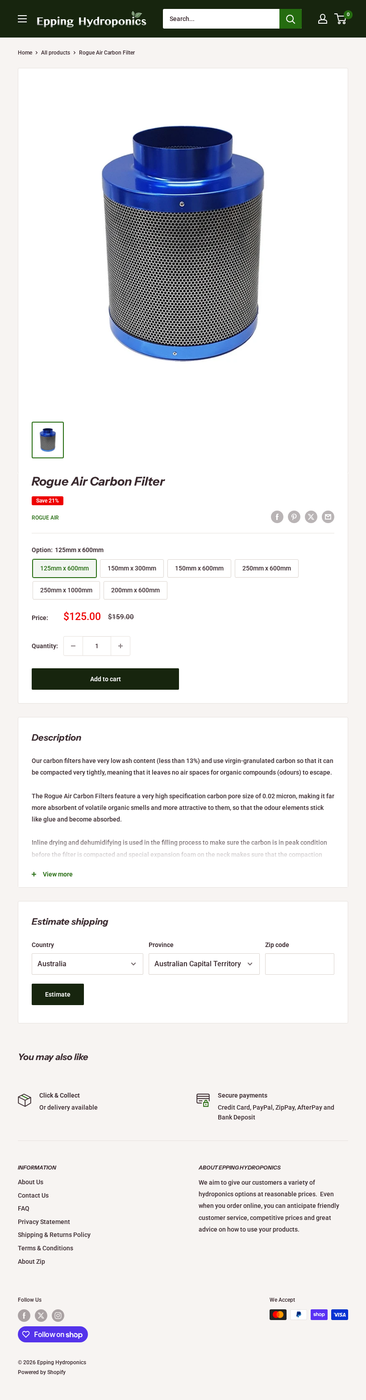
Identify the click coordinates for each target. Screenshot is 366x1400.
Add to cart (105, 679)
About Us (30, 1182)
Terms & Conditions (45, 1248)
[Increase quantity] (120, 646)
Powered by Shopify (42, 1372)
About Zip (31, 1261)
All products (55, 53)
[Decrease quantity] (73, 646)
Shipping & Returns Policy (54, 1234)
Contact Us (33, 1195)
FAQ (23, 1208)
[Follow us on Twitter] (41, 1315)
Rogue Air (45, 518)
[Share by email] (328, 516)
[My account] (322, 19)
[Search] (290, 19)
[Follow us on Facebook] (24, 1315)
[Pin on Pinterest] (294, 516)
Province (161, 944)
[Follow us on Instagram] (58, 1315)
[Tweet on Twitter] (311, 516)
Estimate (58, 994)
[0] (340, 18)
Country (43, 944)
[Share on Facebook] (277, 516)
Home (25, 53)
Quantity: (45, 646)
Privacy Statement (44, 1221)
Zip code (277, 944)
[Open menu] (22, 18)
